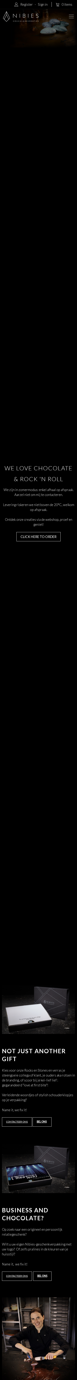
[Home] (20, 16)
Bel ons (42, 1121)
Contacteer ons (17, 1121)
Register (26, 4)
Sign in (43, 4)
